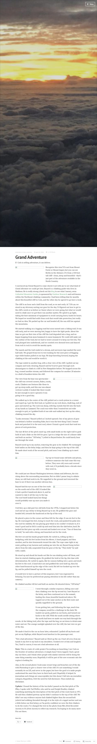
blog (53, 291)
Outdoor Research (59, 294)
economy (29, 252)
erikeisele (18, 252)
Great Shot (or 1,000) (24, 741)
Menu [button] (91, 4)
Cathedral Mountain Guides (26, 294)
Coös (24, 252)
